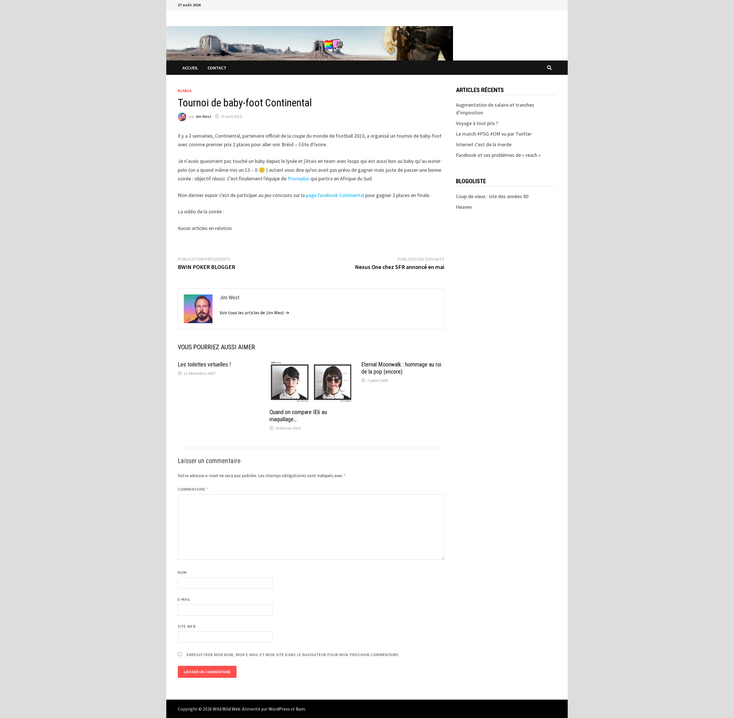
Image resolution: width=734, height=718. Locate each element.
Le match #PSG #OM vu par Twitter (494, 133)
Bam (300, 709)
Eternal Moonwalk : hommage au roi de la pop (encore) (401, 368)
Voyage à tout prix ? (477, 123)
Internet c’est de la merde (484, 144)
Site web (187, 626)
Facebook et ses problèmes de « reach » (498, 155)
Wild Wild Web (226, 709)
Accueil (190, 68)
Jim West (203, 116)
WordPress (279, 709)
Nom (182, 572)
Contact (217, 68)
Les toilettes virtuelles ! (204, 364)
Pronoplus (298, 178)
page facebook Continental (335, 195)
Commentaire (193, 489)
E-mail (184, 599)
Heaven (464, 207)
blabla (185, 90)
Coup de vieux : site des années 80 (492, 196)
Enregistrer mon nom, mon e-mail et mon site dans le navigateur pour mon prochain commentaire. (293, 654)
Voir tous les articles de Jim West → (254, 312)
